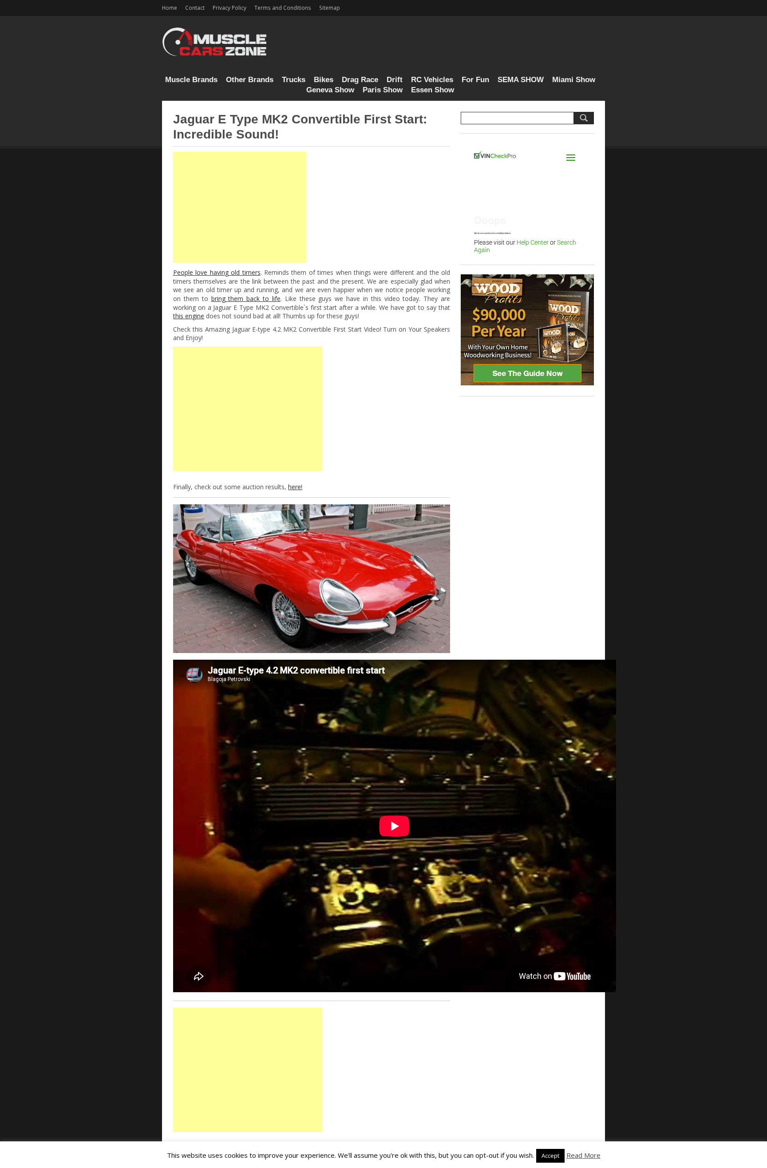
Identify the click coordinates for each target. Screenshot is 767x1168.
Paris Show (383, 90)
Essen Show (432, 90)
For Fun (475, 79)
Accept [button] (550, 1156)
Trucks (293, 79)
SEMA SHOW (521, 79)
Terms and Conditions (282, 7)
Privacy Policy (229, 7)
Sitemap (329, 7)
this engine (188, 316)
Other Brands (249, 79)
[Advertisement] (239, 207)
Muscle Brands (191, 79)
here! (295, 487)
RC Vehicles (432, 79)
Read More (583, 1155)
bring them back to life (246, 298)
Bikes (323, 79)
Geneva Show (330, 90)
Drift (395, 79)
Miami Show (573, 79)
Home (169, 7)
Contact (195, 7)
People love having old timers (217, 272)
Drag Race (360, 79)
